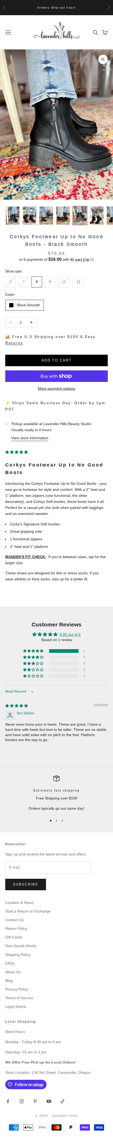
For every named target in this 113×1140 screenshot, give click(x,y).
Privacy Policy (16, 989)
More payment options (56, 388)
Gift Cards (13, 937)
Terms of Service (19, 998)
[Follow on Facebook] (8, 1101)
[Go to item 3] (46, 215)
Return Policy (16, 928)
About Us (12, 972)
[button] (56, 259)
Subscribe (25, 884)
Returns (14, 343)
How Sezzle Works (20, 946)
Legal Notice (15, 1006)
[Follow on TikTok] (62, 1101)
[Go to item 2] (29, 215)
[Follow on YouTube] (49, 1101)
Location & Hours (19, 902)
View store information (29, 438)
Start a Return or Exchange (28, 911)
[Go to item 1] (12, 215)
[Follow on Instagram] (21, 1101)
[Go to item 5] (80, 215)
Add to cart (56, 360)
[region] (56, 793)
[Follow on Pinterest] (35, 1101)
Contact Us (14, 920)
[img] (16, 706)
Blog (9, 980)
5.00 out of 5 (70, 634)
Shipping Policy (17, 955)
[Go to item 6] (96, 215)
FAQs (9, 963)
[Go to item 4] (63, 215)
